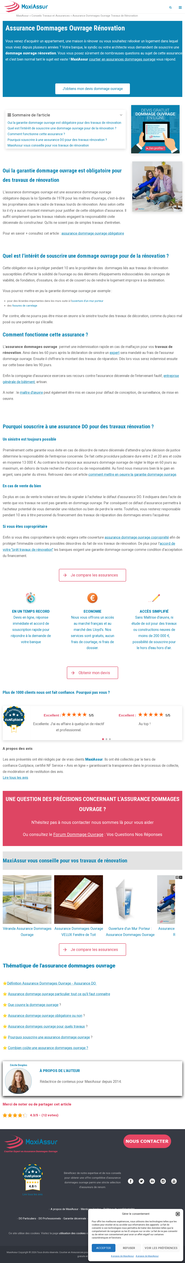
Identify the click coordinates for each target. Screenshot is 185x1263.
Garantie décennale (74, 1218)
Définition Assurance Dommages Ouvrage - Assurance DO (52, 983)
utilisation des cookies (72, 1233)
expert (114, 353)
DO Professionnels (50, 1218)
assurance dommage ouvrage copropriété (137, 537)
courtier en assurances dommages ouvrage (122, 59)
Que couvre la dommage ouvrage (33, 1005)
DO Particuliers (27, 1218)
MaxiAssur (22, 15)
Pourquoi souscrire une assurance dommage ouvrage (49, 1037)
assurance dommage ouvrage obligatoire (92, 233)
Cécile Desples (18, 1065)
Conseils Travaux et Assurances (50, 15)
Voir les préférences (161, 1248)
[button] (178, 1214)
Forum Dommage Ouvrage (78, 834)
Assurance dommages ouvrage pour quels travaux (46, 1026)
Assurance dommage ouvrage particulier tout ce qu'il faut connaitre (59, 994)
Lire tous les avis (15, 778)
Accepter (103, 1248)
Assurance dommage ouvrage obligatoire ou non (45, 1016)
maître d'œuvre (31, 392)
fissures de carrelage (24, 305)
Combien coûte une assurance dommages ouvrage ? (48, 1048)
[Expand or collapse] (121, 115)
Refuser (129, 1248)
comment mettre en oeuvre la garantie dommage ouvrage (132, 474)
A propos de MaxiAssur (122, 1256)
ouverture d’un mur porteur (87, 301)
